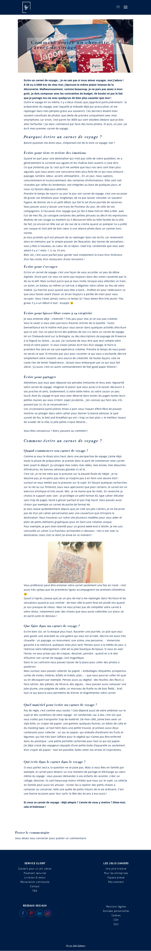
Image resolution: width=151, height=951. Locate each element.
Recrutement (116, 882)
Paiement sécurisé (35, 873)
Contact (35, 886)
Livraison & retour (35, 877)
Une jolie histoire (116, 868)
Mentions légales (116, 906)
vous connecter (39, 838)
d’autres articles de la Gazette (87, 323)
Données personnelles (116, 911)
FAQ (35, 890)
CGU (116, 924)
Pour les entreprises (116, 873)
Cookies (116, 915)
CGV (116, 919)
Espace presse (116, 877)
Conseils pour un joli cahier (35, 868)
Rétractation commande (35, 882)
